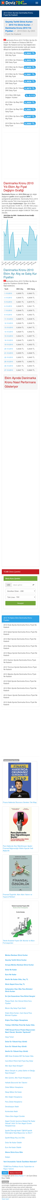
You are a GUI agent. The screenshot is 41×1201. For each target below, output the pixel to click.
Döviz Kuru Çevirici (12, 578)
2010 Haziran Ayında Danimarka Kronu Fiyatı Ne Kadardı (20, 661)
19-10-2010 (8, 344)
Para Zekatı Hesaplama (13, 1102)
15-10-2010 (8, 336)
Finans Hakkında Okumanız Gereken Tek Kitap (20, 802)
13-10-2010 (8, 327)
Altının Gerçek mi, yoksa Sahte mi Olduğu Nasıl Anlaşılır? (20, 1071)
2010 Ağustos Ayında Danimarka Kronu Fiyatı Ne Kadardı (20, 675)
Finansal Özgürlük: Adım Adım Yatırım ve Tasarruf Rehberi (17, 895)
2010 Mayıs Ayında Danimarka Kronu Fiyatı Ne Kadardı (20, 654)
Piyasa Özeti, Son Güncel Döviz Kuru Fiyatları (18, 1002)
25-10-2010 (8, 361)
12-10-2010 (8, 323)
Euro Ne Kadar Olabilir (13, 1147)
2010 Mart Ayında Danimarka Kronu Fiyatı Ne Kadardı (20, 640)
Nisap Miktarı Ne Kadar (13, 1092)
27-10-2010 (8, 370)
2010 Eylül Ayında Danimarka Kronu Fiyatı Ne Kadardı (20, 682)
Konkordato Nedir (11, 1111)
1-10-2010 (8, 293)
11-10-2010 (8, 319)
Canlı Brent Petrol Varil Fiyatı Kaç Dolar (19, 1061)
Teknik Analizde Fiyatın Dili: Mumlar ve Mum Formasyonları (19, 941)
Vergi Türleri (9, 1037)
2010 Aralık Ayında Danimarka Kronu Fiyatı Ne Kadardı (20, 703)
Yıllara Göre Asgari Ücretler (15, 1116)
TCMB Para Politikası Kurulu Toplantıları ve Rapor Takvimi (18, 1167)
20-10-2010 (8, 349)
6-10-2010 (8, 306)
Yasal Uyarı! (5, 1199)
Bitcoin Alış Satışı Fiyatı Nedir (15, 1008)
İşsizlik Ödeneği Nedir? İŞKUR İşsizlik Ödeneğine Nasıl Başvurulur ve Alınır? (18, 1131)
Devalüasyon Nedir (12, 1106)
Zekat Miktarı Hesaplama (14, 1087)
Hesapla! (20, 603)
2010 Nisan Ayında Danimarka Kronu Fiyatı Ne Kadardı (20, 647)
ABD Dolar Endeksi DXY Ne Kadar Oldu (19, 1056)
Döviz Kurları (19, 1175)
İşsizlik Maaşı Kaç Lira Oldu (15, 1137)
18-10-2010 (8, 340)
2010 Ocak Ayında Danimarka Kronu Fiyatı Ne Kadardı (20, 626)
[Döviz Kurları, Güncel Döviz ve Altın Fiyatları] (14, 3)
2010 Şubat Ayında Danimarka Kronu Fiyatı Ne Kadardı (20, 633)
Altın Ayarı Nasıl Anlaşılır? (14, 1066)
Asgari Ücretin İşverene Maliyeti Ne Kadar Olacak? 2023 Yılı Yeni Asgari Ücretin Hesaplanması (20, 1123)
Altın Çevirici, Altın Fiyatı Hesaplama (18, 1078)
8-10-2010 (8, 314)
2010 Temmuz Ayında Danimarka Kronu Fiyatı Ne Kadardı (20, 668)
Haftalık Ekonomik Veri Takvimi (16, 1082)
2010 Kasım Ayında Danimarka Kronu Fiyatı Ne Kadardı (20, 696)
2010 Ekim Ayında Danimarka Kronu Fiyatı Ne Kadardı (20, 689)
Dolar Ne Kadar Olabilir (13, 1142)
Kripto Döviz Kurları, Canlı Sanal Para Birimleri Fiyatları (18, 1014)
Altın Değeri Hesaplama (13, 1097)
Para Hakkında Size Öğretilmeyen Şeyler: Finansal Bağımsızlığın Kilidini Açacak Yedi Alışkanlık (18, 848)
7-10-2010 (8, 310)
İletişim (7, 1157)
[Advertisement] (20, 155)
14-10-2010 (8, 331)
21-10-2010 (8, 353)
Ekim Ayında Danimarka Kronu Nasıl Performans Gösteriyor (20, 382)
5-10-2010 (8, 302)
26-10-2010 (8, 366)
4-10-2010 (8, 297)
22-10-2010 (8, 357)
